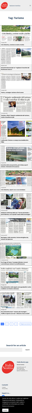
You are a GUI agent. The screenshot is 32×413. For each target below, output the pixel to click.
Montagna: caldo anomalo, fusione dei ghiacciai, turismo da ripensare (14, 238)
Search (27, 350)
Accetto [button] (5, 410)
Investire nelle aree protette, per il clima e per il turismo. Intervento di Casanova (14, 165)
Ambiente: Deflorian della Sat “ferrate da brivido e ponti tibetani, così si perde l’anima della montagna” (16, 213)
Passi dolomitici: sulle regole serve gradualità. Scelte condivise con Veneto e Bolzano (16, 287)
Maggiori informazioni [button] (8, 406)
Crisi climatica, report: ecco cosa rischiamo (13, 189)
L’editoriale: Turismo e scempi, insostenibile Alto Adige (14, 141)
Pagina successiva (25, 324)
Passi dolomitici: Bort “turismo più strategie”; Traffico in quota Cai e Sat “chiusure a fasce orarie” (15, 312)
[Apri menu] (30, 6)
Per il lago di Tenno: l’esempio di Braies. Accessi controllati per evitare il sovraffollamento (14, 263)
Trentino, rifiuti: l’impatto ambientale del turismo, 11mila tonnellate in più (15, 116)
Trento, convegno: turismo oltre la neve (12, 92)
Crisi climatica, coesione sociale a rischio (12, 44)
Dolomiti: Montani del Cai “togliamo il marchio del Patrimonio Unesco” (15, 68)
